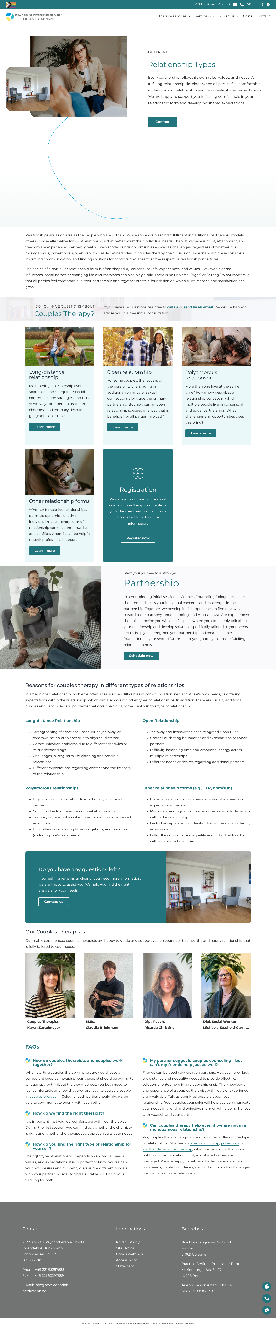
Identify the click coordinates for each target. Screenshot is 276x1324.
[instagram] (261, 4)
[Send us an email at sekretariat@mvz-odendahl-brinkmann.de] (266, 1310)
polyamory (230, 1143)
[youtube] (268, 4)
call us (172, 307)
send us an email (198, 307)
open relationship (204, 1143)
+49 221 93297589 (49, 1276)
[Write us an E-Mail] (235, 5)
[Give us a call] (242, 5)
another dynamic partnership (167, 1149)
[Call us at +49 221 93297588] (266, 1298)
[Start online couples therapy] (266, 1286)
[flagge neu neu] (34, 14)
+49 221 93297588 (49, 1270)
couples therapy (43, 1096)
